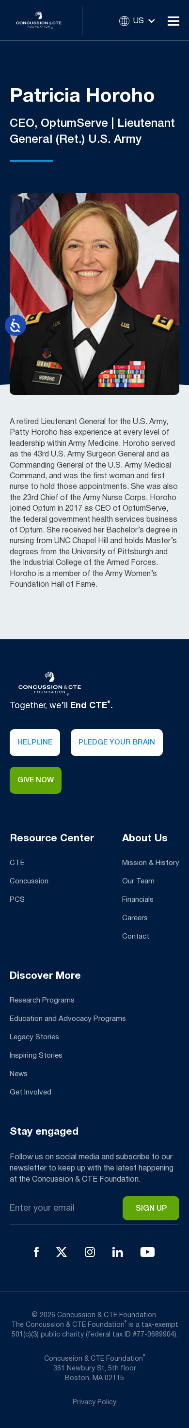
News (19, 1074)
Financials (138, 899)
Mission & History (150, 863)
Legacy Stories (34, 1037)
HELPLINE (34, 742)
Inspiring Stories (36, 1055)
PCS (17, 899)
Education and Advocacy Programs (68, 1019)
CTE (17, 863)
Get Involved (30, 1092)
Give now (35, 780)
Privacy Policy (94, 1402)
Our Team (138, 881)
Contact (135, 936)
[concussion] (46, 20)
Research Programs (42, 1000)
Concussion (29, 881)
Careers (135, 918)
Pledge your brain (117, 742)
